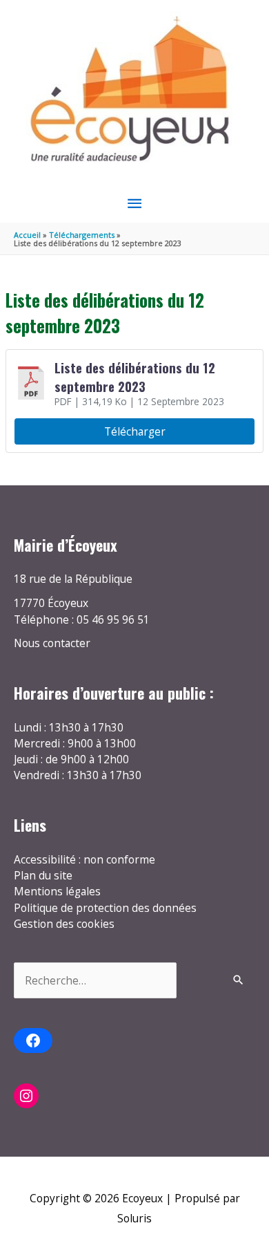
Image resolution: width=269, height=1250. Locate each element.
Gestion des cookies (64, 923)
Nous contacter (52, 643)
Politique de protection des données (105, 907)
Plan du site (43, 875)
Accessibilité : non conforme (84, 859)
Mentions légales (57, 891)
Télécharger (135, 431)
